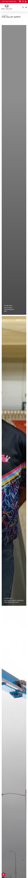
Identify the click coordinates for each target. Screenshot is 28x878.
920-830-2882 (12, 1)
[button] (26, 7)
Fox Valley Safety (8, 305)
